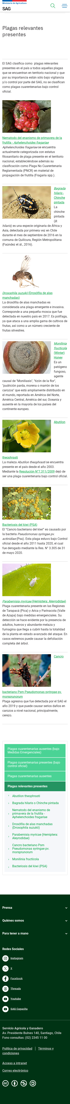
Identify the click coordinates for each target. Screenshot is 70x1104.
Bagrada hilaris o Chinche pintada (35, 803)
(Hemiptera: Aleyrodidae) (34, 601)
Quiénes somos (13, 920)
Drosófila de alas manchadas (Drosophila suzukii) (32, 825)
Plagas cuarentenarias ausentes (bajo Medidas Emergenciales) (33, 750)
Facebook (16, 978)
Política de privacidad (17, 1048)
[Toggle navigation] (53, 6)
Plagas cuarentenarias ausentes (30, 776)
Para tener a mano (15, 933)
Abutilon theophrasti (26, 796)
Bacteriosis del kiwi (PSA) (19, 525)
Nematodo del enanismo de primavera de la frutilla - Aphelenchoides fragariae (31, 813)
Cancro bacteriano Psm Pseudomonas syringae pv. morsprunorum (30, 848)
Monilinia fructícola (25, 859)
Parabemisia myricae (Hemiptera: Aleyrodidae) (35, 836)
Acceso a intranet (14, 1063)
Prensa (7, 908)
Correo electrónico (15, 1070)
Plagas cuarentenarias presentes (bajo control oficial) (34, 764)
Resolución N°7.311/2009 (37, 471)
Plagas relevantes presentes (27, 786)
